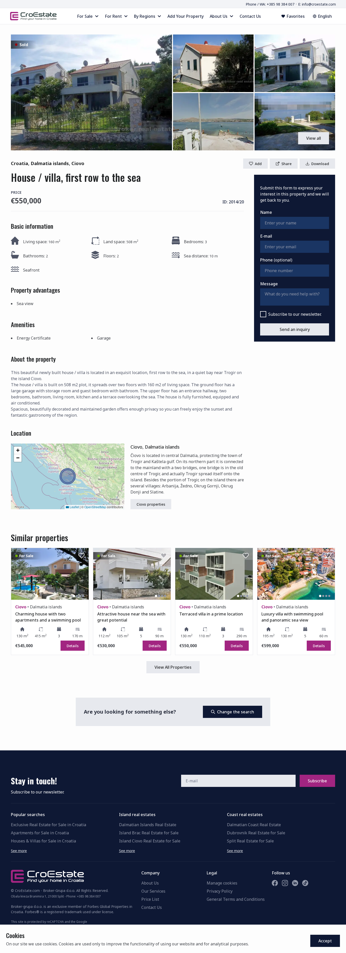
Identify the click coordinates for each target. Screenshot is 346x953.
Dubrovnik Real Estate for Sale (256, 833)
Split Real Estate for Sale (250, 841)
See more (19, 850)
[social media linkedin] (295, 883)
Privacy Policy (220, 891)
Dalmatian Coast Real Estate (254, 824)
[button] (91, 92)
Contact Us (151, 907)
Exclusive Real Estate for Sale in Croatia (48, 824)
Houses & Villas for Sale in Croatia (43, 841)
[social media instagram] (285, 883)
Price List (150, 899)
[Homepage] (33, 16)
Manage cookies (222, 883)
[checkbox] (263, 314)
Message (269, 284)
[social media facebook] (275, 883)
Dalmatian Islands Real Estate (147, 824)
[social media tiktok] (305, 883)
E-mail (266, 236)
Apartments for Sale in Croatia (40, 833)
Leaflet (74, 507)
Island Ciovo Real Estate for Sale (149, 841)
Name (266, 212)
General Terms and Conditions (236, 899)
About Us (150, 883)
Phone (276, 260)
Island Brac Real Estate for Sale (149, 833)
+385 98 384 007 (89, 896)
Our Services (153, 891)
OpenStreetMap (95, 507)
